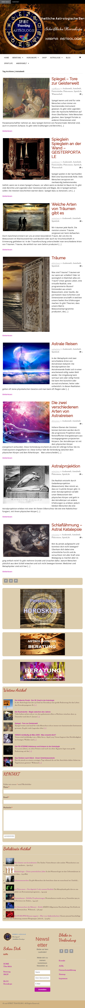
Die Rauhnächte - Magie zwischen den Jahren (33, 712)
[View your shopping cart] (80, 57)
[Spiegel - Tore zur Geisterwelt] (8, 727)
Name (6, 787)
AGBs (61, 966)
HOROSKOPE (32, 58)
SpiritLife (77, 91)
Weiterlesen (7, 131)
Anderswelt (67, 88)
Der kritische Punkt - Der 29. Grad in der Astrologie (34, 700)
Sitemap (62, 974)
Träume (59, 257)
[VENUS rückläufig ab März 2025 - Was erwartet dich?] (8, 738)
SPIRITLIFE (8, 63)
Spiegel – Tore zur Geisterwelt (65, 80)
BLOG (68, 58)
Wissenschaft (57, 94)
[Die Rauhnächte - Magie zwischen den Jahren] (8, 715)
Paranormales (57, 91)
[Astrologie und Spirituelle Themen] (23, 49)
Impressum (63, 978)
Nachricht (7, 807)
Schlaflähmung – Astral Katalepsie (67, 527)
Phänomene (68, 91)
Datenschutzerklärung (67, 970)
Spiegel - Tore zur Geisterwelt (26, 723)
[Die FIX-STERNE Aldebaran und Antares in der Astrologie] (8, 750)
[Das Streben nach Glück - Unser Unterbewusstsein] (8, 761)
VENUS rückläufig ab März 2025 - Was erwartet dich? (35, 735)
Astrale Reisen (64, 343)
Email (6, 797)
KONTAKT (15, 2)
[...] (35, 705)
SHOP (44, 58)
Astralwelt (77, 88)
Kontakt (62, 961)
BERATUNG (16, 58)
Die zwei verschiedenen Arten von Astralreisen (65, 409)
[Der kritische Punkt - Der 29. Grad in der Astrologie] (8, 704)
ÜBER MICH (5, 2)
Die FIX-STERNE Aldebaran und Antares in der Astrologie (37, 746)
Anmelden (42, 989)
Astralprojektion (66, 466)
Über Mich (7, 966)
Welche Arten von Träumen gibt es (64, 208)
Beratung (6, 972)
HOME (6, 58)
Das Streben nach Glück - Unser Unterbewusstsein (35, 758)
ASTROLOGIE (55, 58)
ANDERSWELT (21, 63)
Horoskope (7, 984)
